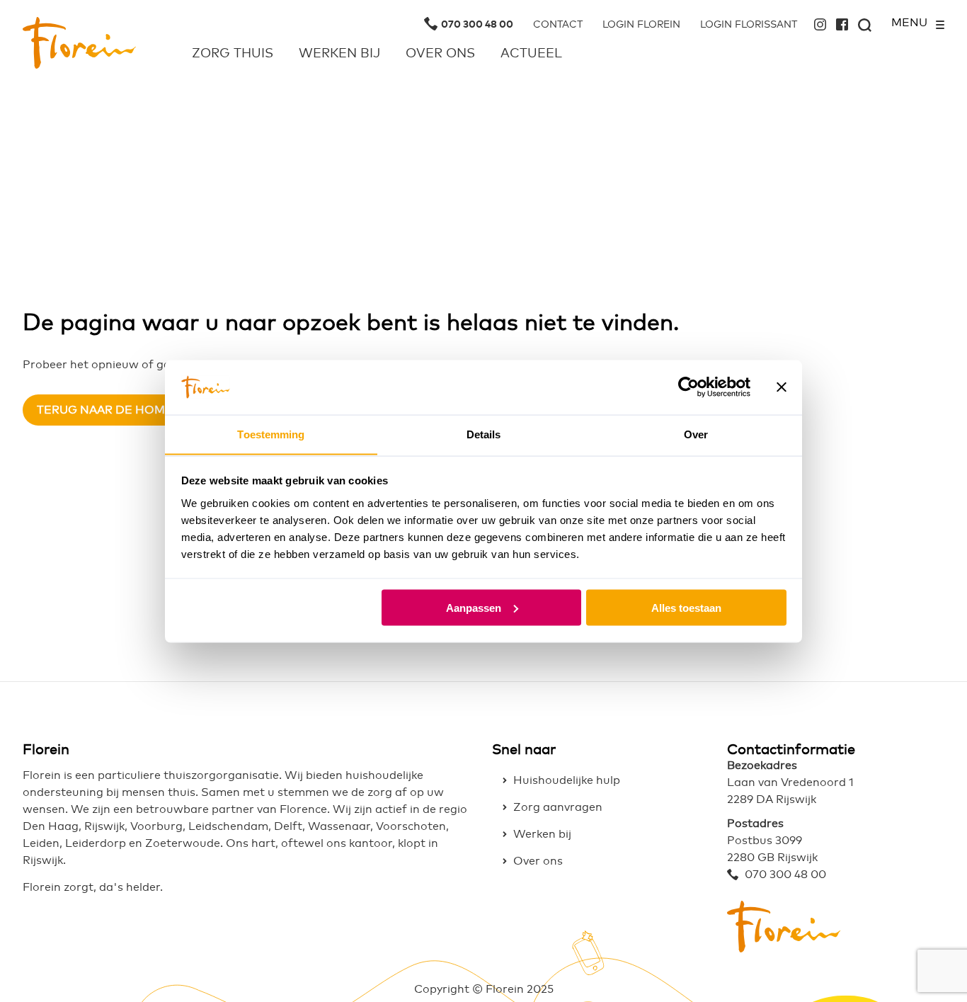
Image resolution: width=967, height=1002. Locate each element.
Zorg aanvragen (557, 807)
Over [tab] (696, 434)
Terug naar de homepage (121, 410)
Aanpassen (473, 607)
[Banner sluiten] (781, 387)
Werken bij (339, 53)
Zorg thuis (232, 53)
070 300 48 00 (477, 25)
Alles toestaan (686, 607)
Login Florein (641, 25)
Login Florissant (748, 25)
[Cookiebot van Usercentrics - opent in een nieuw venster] (688, 386)
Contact (558, 25)
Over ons (440, 53)
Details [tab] (484, 434)
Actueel (531, 53)
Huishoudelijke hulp (566, 780)
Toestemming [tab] (270, 434)
